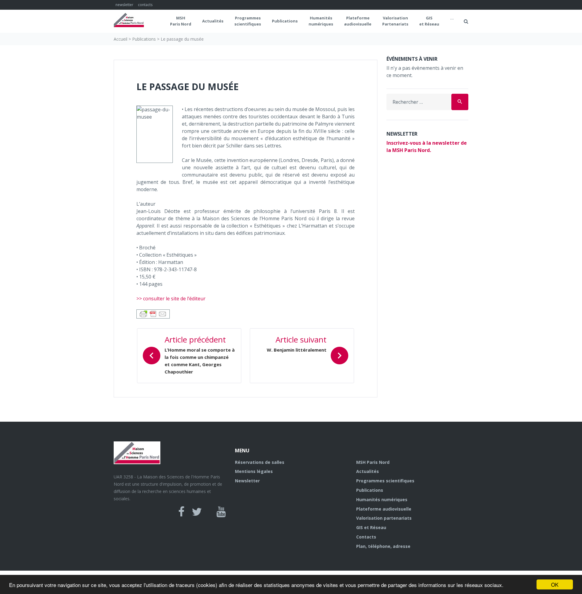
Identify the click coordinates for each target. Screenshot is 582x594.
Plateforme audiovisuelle (383, 509)
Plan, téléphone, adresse (383, 546)
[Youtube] (221, 512)
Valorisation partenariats (384, 518)
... (452, 18)
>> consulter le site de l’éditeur (171, 298)
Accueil (120, 39)
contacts (145, 4)
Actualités (212, 21)
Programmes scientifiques (247, 21)
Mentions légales (254, 471)
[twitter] (197, 512)
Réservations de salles (259, 462)
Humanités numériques (321, 21)
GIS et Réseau (429, 21)
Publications (285, 21)
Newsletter (247, 481)
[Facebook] (181, 512)
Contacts (366, 537)
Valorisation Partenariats (395, 21)
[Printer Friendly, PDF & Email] (153, 313)
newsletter (124, 4)
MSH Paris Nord (180, 21)
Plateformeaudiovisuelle (357, 21)
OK (554, 584)
